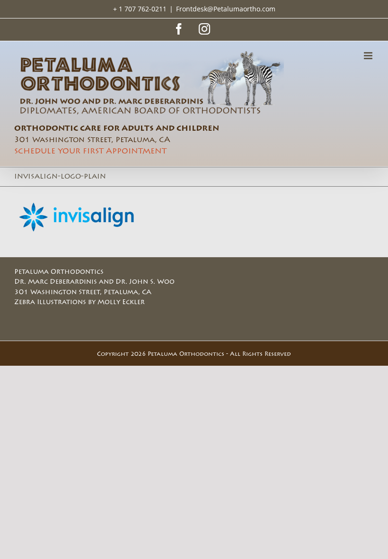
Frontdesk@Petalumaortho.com (225, 8)
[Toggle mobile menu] (369, 56)
